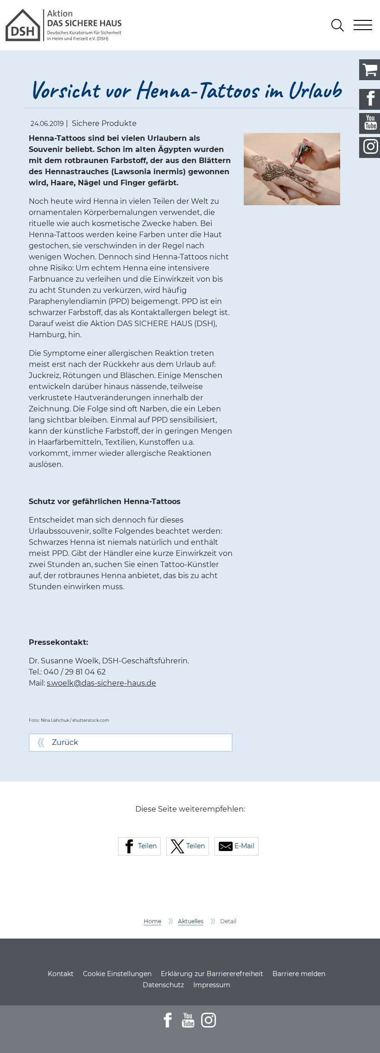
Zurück (65, 742)
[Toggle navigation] (362, 25)
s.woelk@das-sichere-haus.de (101, 683)
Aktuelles (190, 921)
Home (152, 921)
